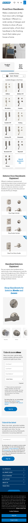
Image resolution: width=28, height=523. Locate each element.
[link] (14, 206)
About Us (5, 483)
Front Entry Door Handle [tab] (21, 66)
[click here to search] (18, 3)
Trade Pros (5, 486)
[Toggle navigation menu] (21, 3)
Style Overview (7, 476)
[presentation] (6, 339)
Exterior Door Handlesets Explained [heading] (14, 177)
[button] (14, 51)
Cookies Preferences (14, 511)
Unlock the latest (9, 422)
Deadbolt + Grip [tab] (7, 65)
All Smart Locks (7, 472)
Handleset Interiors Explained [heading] (14, 265)
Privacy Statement (13, 448)
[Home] (6, 2)
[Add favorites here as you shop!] (14, 2)
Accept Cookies (14, 520)
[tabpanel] (14, 121)
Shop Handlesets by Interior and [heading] (14, 290)
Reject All (14, 515)
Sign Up (10, 409)
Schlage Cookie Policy (21, 508)
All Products (6, 469)
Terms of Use (7, 450)
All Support (6, 479)
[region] (14, 507)
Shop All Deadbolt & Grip (20, 161)
